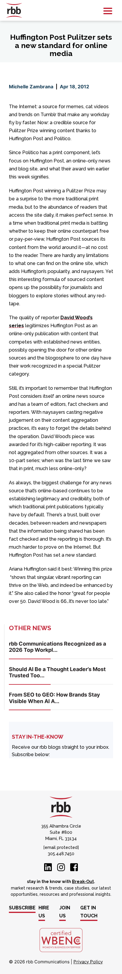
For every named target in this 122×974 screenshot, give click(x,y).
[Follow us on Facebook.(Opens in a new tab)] (74, 869)
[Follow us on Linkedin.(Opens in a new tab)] (48, 869)
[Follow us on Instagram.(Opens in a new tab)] (61, 869)
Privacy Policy (88, 962)
